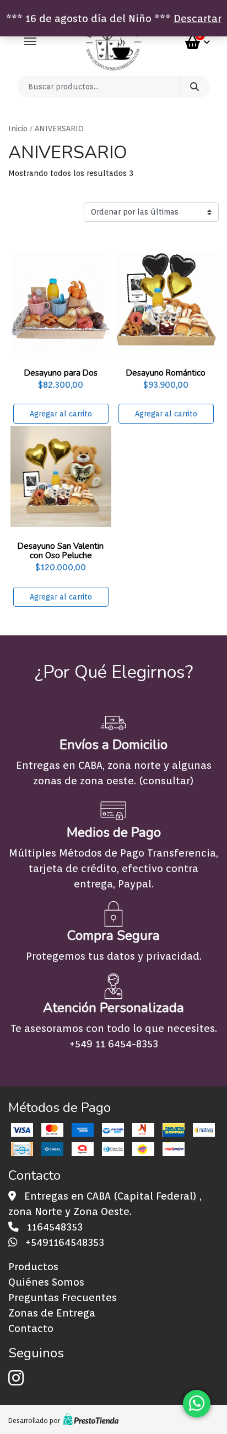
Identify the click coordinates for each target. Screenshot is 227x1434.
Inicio (18, 128)
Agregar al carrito (61, 413)
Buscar (194, 87)
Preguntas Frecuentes (62, 1297)
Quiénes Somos (46, 1282)
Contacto (30, 1328)
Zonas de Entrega (51, 1313)
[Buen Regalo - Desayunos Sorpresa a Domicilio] (113, 42)
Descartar (197, 18)
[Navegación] (30, 41)
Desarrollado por (34, 1420)
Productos (33, 1266)
